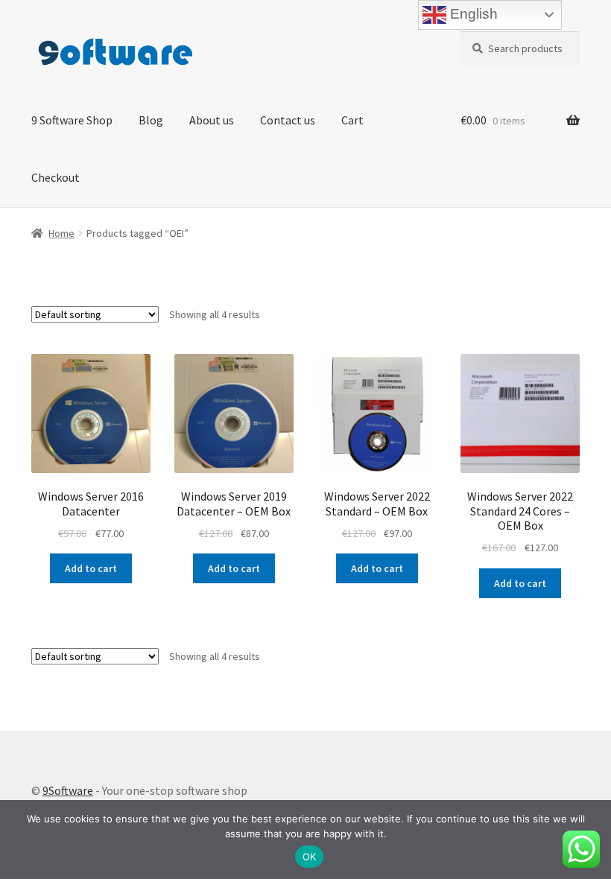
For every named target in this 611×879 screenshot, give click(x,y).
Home (61, 233)
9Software (67, 790)
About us (211, 119)
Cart (352, 119)
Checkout (55, 177)
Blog (151, 119)
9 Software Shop (72, 119)
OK (310, 857)
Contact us (287, 119)
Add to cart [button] (91, 568)
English (472, 14)
